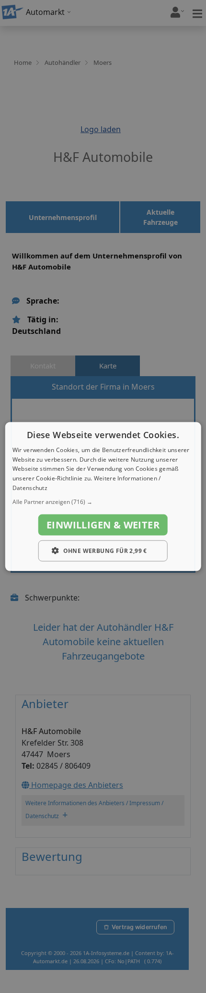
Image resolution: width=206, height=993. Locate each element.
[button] (103, 501)
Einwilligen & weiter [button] (103, 524)
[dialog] (103, 496)
